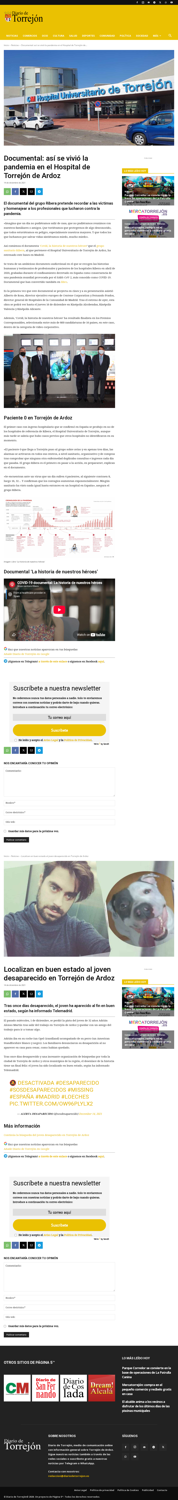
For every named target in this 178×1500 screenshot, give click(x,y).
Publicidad (148, 1490)
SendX (106, 744)
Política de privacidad (102, 1490)
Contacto (162, 1490)
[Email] (31, 191)
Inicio (6, 45)
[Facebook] (137, 2)
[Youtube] (171, 2)
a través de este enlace (53, 661)
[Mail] (148, 2)
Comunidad (107, 35)
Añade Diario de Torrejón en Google (26, 654)
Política (125, 35)
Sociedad (142, 35)
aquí (101, 661)
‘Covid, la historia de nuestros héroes (63, 245)
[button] (170, 36)
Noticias (12, 35)
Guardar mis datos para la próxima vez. (33, 831)
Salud (73, 35)
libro (64, 282)
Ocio (45, 35)
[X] (160, 2)
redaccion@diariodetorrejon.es (68, 1476)
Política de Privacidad (78, 740)
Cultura (58, 35)
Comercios (30, 35)
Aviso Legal (51, 740)
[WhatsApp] (165, 2)
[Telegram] (154, 2)
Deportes (88, 35)
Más (155, 35)
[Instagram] (142, 2)
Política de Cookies (128, 1490)
